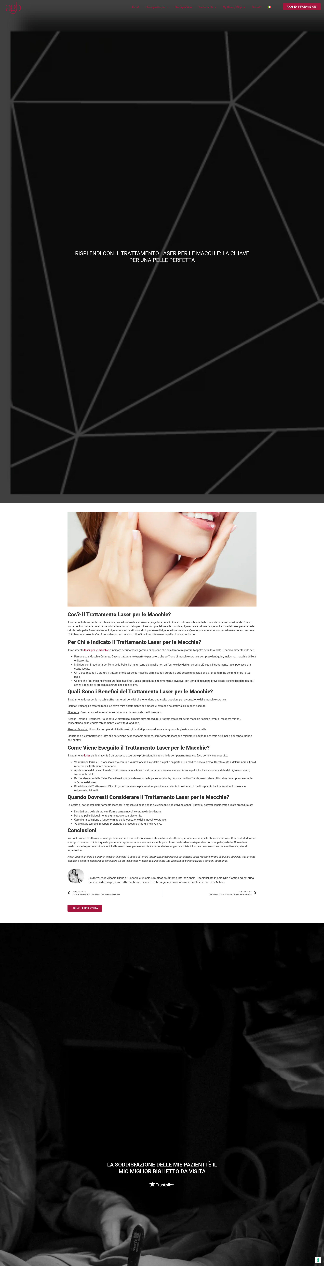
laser (87, 755)
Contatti (256, 7)
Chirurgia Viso (183, 7)
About (135, 7)
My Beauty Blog (232, 7)
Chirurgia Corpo (155, 7)
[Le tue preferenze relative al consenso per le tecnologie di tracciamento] (318, 1260)
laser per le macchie (96, 650)
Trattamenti (205, 7)
